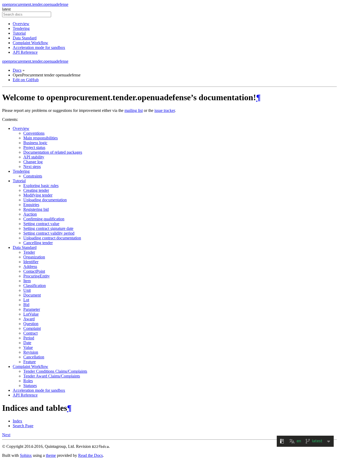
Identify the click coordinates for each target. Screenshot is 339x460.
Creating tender (36, 190)
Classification (34, 285)
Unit (27, 290)
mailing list (133, 110)
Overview (21, 23)
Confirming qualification (43, 219)
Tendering (21, 28)
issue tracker (164, 110)
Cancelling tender (38, 242)
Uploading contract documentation (52, 238)
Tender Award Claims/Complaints (51, 376)
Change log (33, 162)
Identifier (30, 261)
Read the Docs (90, 455)
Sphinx (26, 455)
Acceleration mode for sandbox (39, 47)
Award (29, 319)
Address (30, 266)
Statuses (30, 385)
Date (27, 342)
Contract (30, 333)
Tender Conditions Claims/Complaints (55, 371)
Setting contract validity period (48, 233)
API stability (33, 157)
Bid (26, 304)
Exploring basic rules (41, 185)
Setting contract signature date (48, 228)
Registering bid (36, 209)
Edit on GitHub (26, 80)
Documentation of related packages (52, 152)
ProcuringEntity (36, 276)
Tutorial (19, 33)
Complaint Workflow (30, 42)
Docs (17, 70)
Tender (29, 252)
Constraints (32, 176)
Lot (26, 300)
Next (6, 434)
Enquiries (31, 204)
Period (28, 338)
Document (32, 295)
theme (51, 455)
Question (30, 323)
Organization (34, 257)
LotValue (31, 314)
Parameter (31, 309)
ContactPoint (34, 271)
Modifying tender (37, 195)
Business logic (35, 142)
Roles (28, 381)
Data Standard (25, 38)
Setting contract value (41, 223)
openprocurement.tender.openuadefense (35, 4)
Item (27, 281)
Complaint (32, 328)
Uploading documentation (45, 200)
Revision (30, 352)
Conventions (33, 133)
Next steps (32, 166)
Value (28, 347)
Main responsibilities (40, 138)
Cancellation (33, 357)
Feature (29, 361)
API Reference (25, 52)
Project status (34, 147)
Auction (30, 214)
